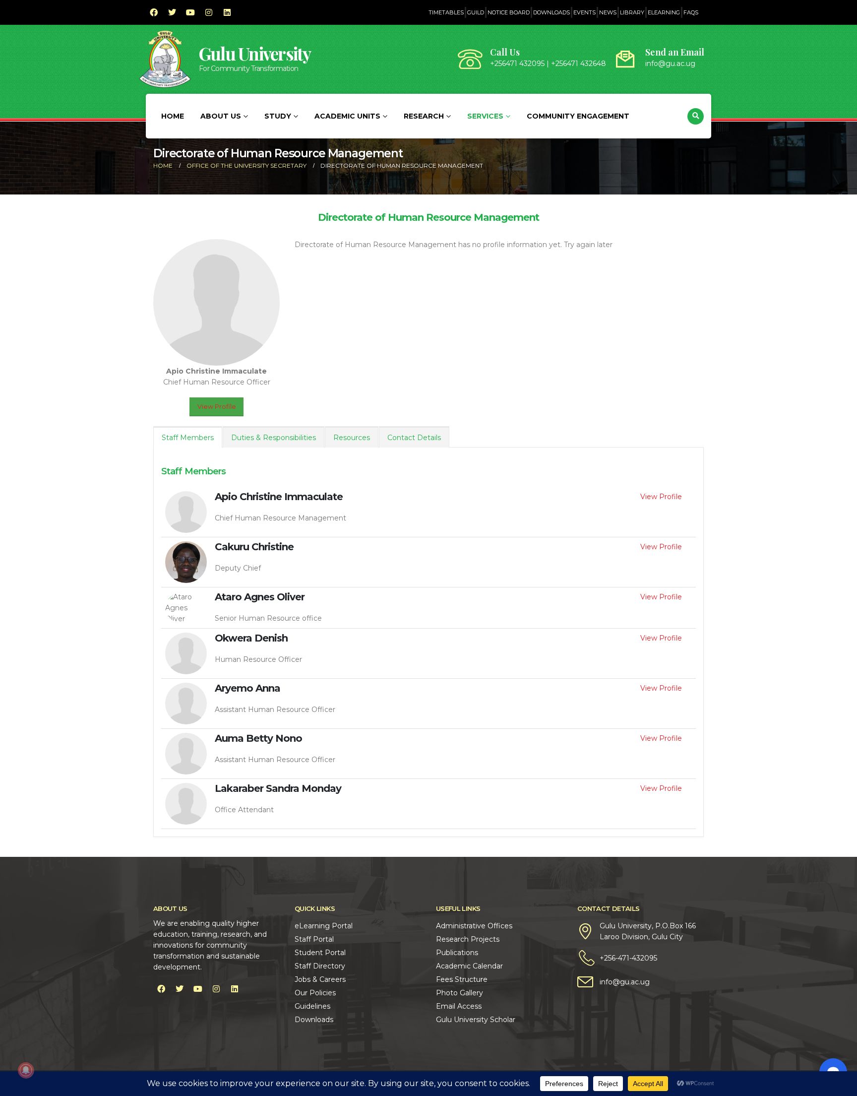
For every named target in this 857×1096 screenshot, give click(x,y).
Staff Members (188, 437)
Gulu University (255, 53)
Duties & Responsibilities (273, 437)
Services (485, 116)
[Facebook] (154, 12)
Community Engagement (578, 116)
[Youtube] (190, 12)
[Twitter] (172, 12)
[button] (695, 116)
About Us (220, 116)
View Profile (216, 406)
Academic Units (347, 116)
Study (277, 116)
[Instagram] (209, 12)
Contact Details (414, 437)
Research (424, 116)
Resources (351, 437)
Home (172, 116)
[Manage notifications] (26, 1070)
